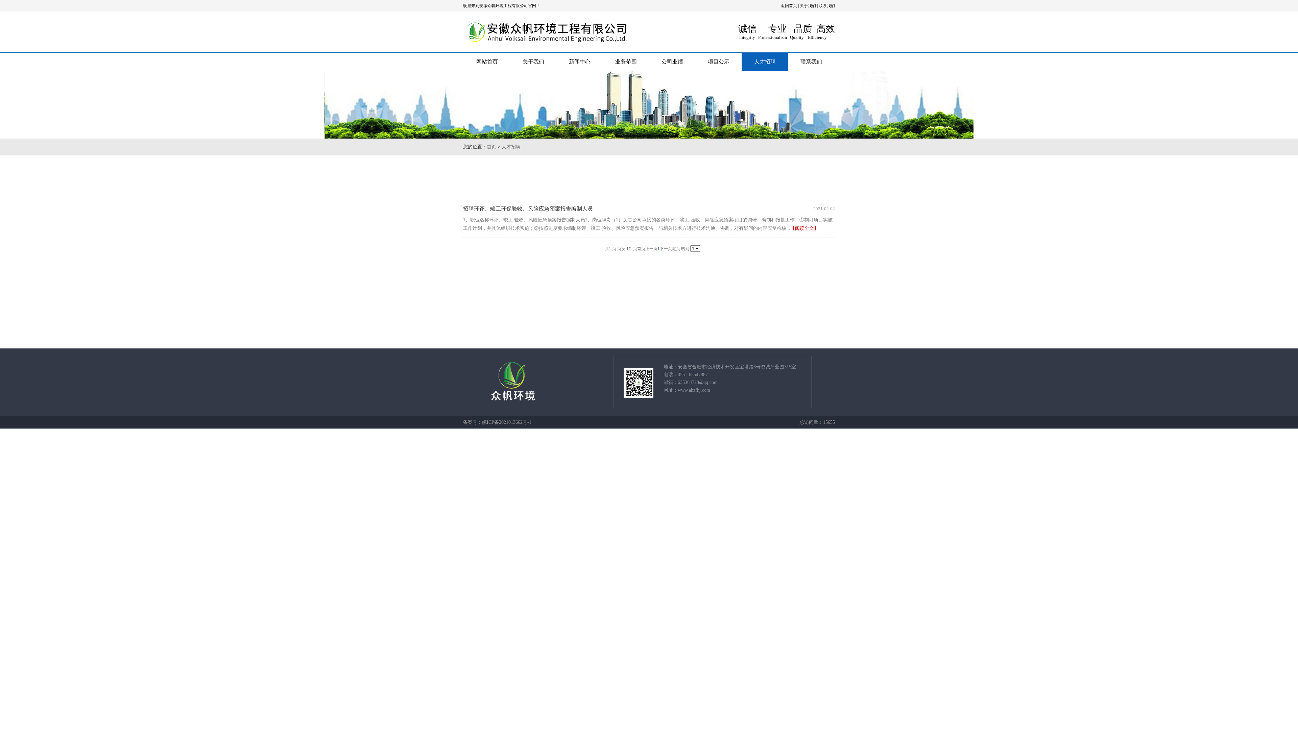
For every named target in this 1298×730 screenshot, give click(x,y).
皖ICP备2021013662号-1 (506, 422)
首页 (491, 146)
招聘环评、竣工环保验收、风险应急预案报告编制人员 (528, 209)
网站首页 (487, 62)
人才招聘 (765, 62)
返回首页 (789, 5)
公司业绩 (672, 62)
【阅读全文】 (804, 228)
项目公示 (718, 62)
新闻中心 (580, 62)
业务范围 (626, 62)
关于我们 (808, 5)
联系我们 (827, 5)
